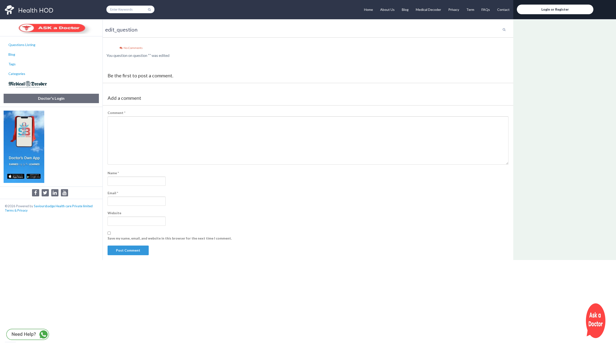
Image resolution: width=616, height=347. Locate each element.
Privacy (453, 9)
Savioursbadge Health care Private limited (63, 206)
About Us (387, 9)
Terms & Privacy (16, 210)
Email (113, 193)
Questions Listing (21, 45)
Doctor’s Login (51, 98)
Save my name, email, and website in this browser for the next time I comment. (170, 238)
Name (113, 173)
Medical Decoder (428, 9)
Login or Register (555, 9)
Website (114, 213)
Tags (12, 64)
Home (368, 9)
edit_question (121, 29)
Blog (405, 9)
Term (470, 9)
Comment (116, 113)
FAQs (485, 9)
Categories (16, 74)
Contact (503, 9)
